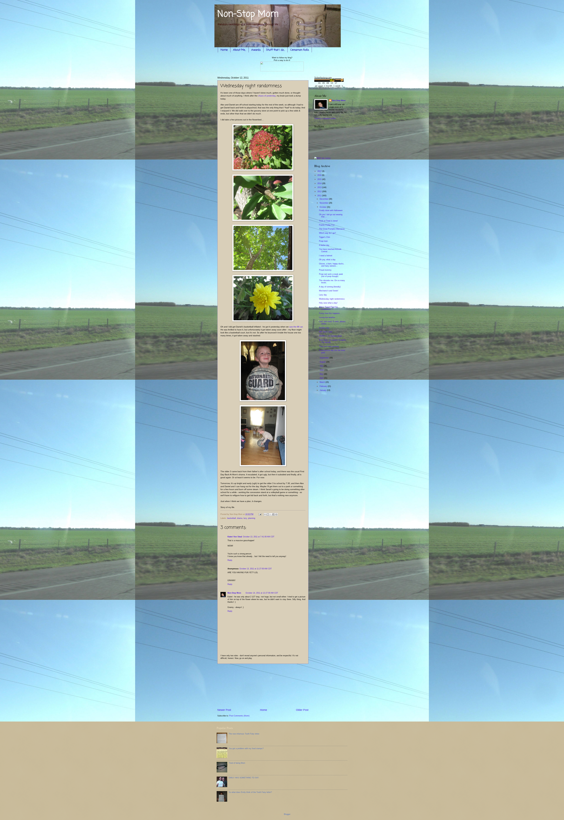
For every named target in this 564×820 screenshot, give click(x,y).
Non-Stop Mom (248, 14)
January (323, 390)
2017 (319, 171)
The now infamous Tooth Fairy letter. (244, 734)
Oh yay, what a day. (327, 259)
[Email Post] (260, 514)
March (322, 382)
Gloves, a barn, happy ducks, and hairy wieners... (331, 265)
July (322, 366)
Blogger (287, 814)
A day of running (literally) (330, 287)
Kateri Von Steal (235, 537)
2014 (319, 183)
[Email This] (265, 514)
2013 (319, 187)
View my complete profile (325, 118)
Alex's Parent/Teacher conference (328, 308)
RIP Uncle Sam (325, 332)
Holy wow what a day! (328, 303)
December (324, 199)
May (322, 374)
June (322, 370)
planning (251, 518)
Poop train (323, 241)
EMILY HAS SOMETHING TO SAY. (244, 778)
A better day (324, 245)
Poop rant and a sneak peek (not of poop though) (331, 275)
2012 (319, 191)
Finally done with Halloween (331, 210)
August (323, 362)
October (323, 207)
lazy (245, 518)
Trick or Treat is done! (328, 221)
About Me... (239, 50)
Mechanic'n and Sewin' (328, 291)
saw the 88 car (296, 327)
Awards (256, 50)
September (324, 358)
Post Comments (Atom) (239, 716)
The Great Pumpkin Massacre (332, 229)
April (322, 378)
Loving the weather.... (328, 317)
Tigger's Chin (324, 237)
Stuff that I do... (275, 50)
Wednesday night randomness (332, 299)
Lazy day (323, 295)
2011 (319, 195)
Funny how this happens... (330, 313)
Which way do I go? (327, 233)
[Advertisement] (263, 686)
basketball (231, 518)
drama (239, 518)
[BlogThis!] (267, 514)
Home (224, 50)
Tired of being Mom (237, 763)
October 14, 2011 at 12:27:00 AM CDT (262, 593)
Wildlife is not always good (330, 336)
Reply (230, 560)
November (324, 203)
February (324, 386)
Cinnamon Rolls (299, 50)
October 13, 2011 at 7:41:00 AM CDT (258, 537)
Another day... (325, 328)
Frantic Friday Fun (327, 225)
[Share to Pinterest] (276, 514)
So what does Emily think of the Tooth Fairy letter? (250, 792)
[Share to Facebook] (273, 514)
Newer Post (224, 709)
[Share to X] (270, 514)
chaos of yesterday (267, 96)
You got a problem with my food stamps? (246, 748)
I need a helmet (325, 255)
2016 (319, 175)
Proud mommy (325, 270)
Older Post (302, 709)
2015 (319, 179)
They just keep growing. (329, 346)
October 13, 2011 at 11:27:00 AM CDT (255, 569)
